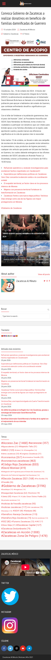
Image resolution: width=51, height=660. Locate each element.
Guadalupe (7, 489)
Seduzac (30, 511)
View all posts (44, 274)
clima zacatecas (10, 454)
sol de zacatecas (40, 518)
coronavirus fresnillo (33, 457)
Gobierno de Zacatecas (12, 208)
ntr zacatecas (35, 507)
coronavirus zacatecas (19, 460)
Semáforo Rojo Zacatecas (17, 518)
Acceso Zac (15, 443)
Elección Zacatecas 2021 (18, 478)
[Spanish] (16, 336)
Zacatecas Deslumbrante (16, 528)
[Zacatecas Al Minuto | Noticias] (25, 3)
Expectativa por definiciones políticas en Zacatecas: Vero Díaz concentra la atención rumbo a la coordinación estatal (24, 177)
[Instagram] (16, 648)
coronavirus (12, 457)
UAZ (39, 521)
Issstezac (34, 493)
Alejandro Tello (28, 446)
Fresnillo (7, 482)
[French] (7, 336)
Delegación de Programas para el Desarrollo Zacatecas (23, 472)
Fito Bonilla (42, 479)
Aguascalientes (10, 447)
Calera (19, 450)
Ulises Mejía (9, 525)
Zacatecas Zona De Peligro (25, 535)
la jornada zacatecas (11, 500)
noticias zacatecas (15, 507)
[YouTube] (23, 648)
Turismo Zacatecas (23, 521)
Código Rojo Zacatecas (21, 464)
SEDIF (18, 511)
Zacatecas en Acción (21, 532)
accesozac (39, 443)
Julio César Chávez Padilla (34, 496)
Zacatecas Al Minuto (27, 30)
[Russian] (14, 336)
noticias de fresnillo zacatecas (19, 503)
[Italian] (9, 336)
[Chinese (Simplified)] (2, 336)
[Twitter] (10, 648)
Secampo (7, 511)
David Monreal (14, 468)
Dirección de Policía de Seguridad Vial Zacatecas (21, 475)
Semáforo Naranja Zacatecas (20, 514)
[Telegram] (29, 648)
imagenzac (20, 489)
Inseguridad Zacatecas (14, 493)
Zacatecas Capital (29, 525)
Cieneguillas (31, 450)
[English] (5, 336)
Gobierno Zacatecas (11, 34)
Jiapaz (17, 496)
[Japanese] (12, 336)
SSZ (7, 521)
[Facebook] (4, 648)
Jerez (6, 496)
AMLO (8, 450)
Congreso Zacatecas (31, 454)
